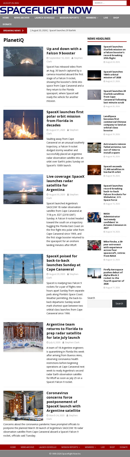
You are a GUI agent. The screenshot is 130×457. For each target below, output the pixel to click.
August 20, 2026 (113, 106)
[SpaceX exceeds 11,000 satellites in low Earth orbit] (94, 170)
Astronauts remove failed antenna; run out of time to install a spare (115, 148)
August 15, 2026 (113, 203)
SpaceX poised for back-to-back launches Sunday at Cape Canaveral (64, 263)
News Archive (21, 17)
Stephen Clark (72, 342)
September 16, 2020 (59, 57)
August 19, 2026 (113, 134)
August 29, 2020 (57, 274)
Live (106, 17)
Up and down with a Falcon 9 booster (64, 50)
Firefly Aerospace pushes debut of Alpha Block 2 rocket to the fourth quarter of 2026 (114, 276)
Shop (116, 17)
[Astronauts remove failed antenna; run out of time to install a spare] (94, 148)
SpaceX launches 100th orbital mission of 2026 (113, 74)
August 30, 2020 (57, 194)
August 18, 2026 (113, 156)
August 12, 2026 (113, 259)
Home (6, 17)
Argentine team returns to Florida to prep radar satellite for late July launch (65, 331)
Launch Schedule (45, 17)
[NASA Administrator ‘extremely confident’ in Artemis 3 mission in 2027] (94, 217)
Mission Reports (69, 17)
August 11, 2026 (113, 287)
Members (91, 17)
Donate (7, 24)
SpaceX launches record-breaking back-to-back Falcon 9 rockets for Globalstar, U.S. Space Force (115, 192)
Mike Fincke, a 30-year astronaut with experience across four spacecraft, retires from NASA (114, 248)
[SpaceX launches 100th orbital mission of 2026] (94, 75)
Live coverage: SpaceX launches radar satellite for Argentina (65, 183)
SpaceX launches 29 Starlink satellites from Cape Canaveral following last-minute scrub (115, 96)
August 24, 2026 (113, 62)
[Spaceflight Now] (46, 12)
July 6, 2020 (54, 342)
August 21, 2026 (113, 81)
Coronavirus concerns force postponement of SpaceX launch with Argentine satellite (64, 402)
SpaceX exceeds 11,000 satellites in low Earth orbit (114, 169)
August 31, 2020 (57, 129)
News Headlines (99, 38)
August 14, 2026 (113, 231)
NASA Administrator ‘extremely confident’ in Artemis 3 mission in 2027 (115, 220)
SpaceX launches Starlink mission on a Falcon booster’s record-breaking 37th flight (115, 52)
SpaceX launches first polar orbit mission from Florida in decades (65, 118)
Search (91, 297)
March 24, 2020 (56, 415)
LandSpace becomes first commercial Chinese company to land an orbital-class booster (115, 123)
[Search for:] (110, 2)
